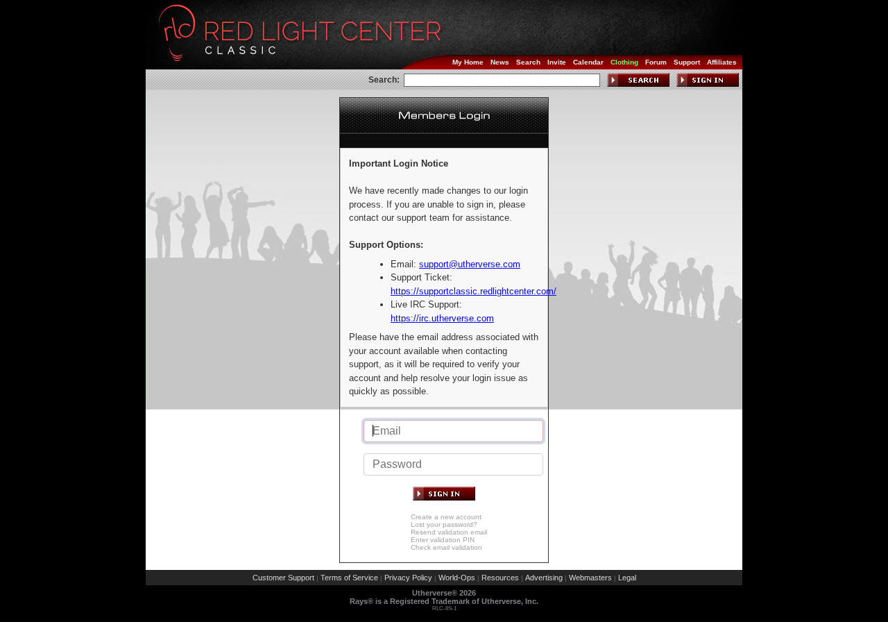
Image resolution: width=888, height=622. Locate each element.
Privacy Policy (408, 577)
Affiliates (722, 62)
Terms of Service (349, 577)
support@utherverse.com (469, 264)
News (499, 62)
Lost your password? (444, 524)
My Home (468, 62)
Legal (627, 577)
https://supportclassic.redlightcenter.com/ (473, 291)
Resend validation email (449, 532)
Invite (556, 62)
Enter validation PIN (443, 540)
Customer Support (283, 577)
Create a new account (446, 517)
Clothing (624, 62)
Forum (656, 62)
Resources (500, 577)
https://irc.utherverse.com (442, 318)
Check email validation (446, 547)
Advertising (544, 577)
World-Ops (456, 577)
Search (528, 62)
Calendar (588, 62)
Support (687, 62)
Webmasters (590, 577)
